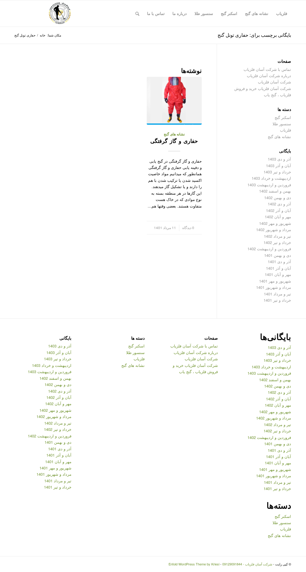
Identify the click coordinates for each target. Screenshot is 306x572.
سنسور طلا (282, 123)
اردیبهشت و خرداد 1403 (271, 178)
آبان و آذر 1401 (278, 268)
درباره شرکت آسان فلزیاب (269, 75)
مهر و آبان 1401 (278, 274)
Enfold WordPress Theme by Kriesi (194, 564)
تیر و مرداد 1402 (277, 236)
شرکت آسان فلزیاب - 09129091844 (247, 564)
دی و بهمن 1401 (277, 255)
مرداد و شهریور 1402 (273, 229)
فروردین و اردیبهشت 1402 (269, 248)
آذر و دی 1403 (279, 159)
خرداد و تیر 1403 (277, 172)
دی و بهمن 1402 (277, 197)
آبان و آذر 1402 (278, 210)
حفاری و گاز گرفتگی (174, 141)
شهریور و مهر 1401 (275, 281)
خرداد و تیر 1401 (277, 300)
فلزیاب (285, 130)
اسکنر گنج (283, 117)
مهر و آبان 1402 (278, 216)
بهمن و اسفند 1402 (275, 191)
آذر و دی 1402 (279, 204)
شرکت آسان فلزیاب (274, 82)
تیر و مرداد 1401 (277, 294)
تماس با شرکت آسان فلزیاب (267, 69)
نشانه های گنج (174, 134)
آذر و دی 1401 (279, 261)
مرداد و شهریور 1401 (273, 287)
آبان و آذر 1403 (278, 165)
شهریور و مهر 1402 (275, 223)
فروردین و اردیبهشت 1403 (269, 184)
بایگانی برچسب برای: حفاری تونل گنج (254, 34)
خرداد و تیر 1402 (277, 242)
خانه (42, 35)
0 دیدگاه (188, 227)
